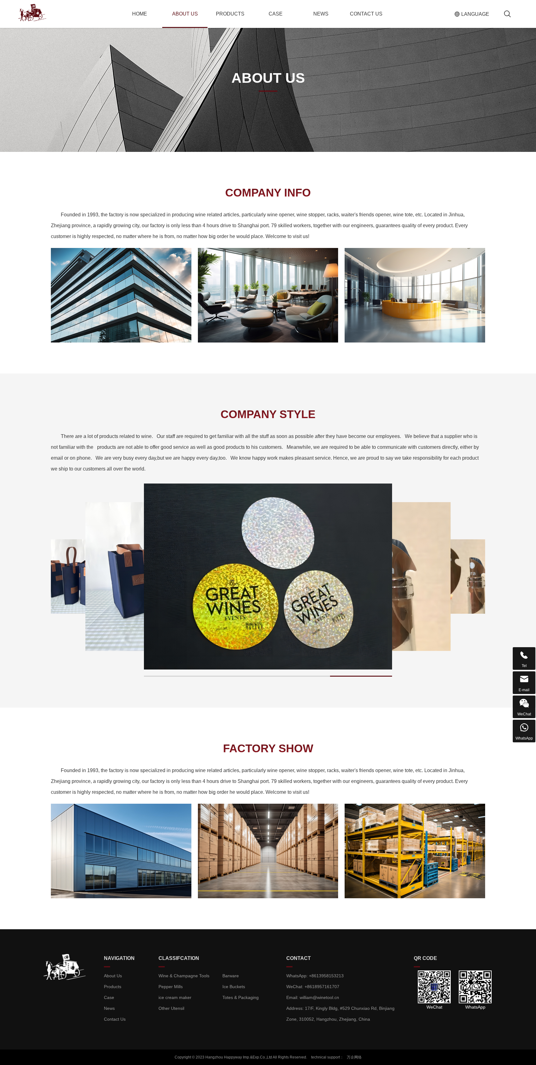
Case (276, 13)
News (320, 13)
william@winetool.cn (319, 997)
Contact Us (366, 13)
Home (139, 13)
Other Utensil (171, 1008)
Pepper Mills (171, 986)
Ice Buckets (233, 986)
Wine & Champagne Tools (184, 975)
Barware (230, 975)
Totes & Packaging (240, 997)
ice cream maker (175, 997)
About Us (185, 13)
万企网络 (354, 1057)
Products (230, 13)
